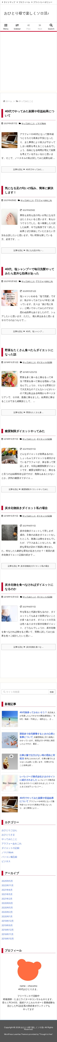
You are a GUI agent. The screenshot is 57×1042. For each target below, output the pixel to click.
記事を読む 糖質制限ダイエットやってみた (28, 489)
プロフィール (24, 2)
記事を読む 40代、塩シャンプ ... (28, 331)
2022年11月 (7, 885)
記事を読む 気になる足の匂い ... (28, 250)
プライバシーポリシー (42, 2)
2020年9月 (7, 903)
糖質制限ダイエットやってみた (25, 431)
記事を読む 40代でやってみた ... (28, 169)
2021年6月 (7, 889)
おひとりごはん (9, 830)
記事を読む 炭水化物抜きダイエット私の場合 (28, 566)
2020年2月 (7, 912)
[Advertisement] (28, 61)
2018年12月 (8, 929)
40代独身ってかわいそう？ (33, 712)
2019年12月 (8, 920)
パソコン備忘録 (9, 856)
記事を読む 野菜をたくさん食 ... (28, 412)
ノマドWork (41, 123)
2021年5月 (7, 894)
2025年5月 (7, 881)
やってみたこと (28, 123)
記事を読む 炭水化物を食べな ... (28, 647)
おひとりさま (8, 834)
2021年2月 (7, 898)
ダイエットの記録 (44, 362)
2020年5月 (7, 907)
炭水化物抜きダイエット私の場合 (26, 508)
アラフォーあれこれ (43, 200)
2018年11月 (7, 934)
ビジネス (6, 861)
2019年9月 (7, 925)
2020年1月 (7, 916)
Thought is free (46, 1034)
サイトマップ (9, 2)
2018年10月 (8, 938)
